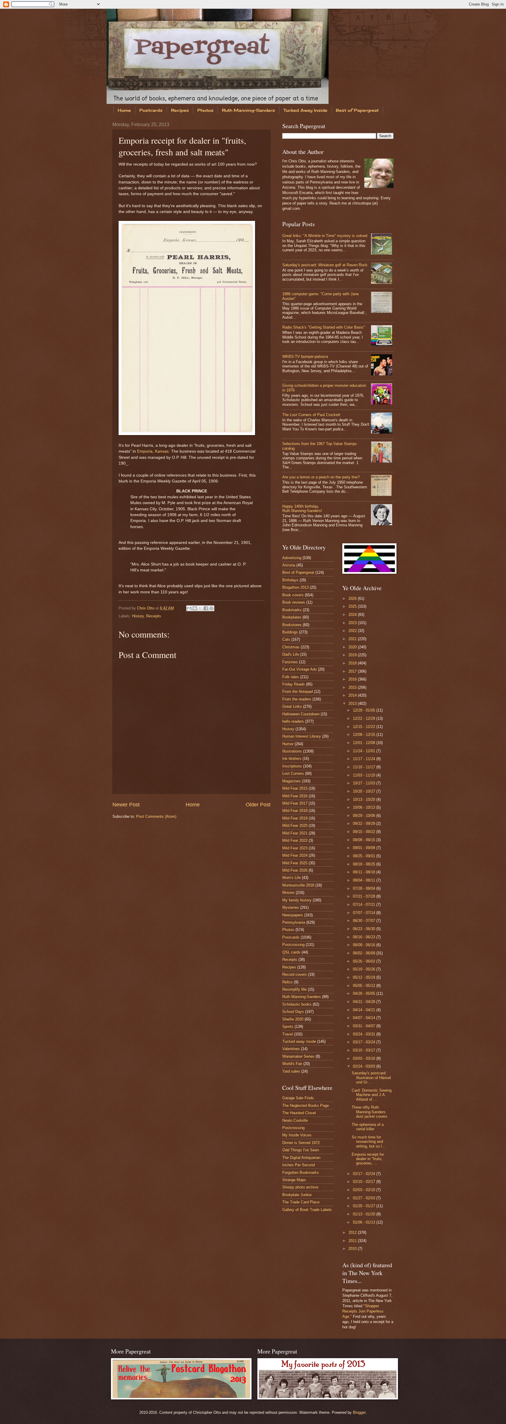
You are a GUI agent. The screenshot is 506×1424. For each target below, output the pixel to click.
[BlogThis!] (195, 608)
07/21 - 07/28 (364, 896)
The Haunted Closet (299, 1113)
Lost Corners (293, 773)
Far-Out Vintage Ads (299, 669)
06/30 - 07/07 (364, 920)
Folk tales (290, 677)
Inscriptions (292, 766)
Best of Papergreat (357, 110)
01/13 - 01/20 (364, 1214)
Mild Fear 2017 (294, 803)
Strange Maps (294, 1180)
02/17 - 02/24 (364, 1174)
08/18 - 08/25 (364, 864)
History (138, 616)
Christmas (291, 647)
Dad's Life (290, 654)
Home (124, 110)
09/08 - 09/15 (364, 840)
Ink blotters (291, 758)
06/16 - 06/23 (364, 937)
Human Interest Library (301, 736)
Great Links (292, 706)
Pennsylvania (293, 922)
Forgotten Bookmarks (300, 1172)
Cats (286, 639)
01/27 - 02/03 (364, 1198)
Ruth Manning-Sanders (248, 110)
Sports (287, 1026)
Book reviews (293, 602)
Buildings (290, 632)
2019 (353, 655)
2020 (353, 647)
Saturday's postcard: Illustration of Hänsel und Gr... (371, 1077)
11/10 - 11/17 (364, 767)
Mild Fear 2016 (294, 796)
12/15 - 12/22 (364, 726)
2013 (353, 703)
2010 (353, 1248)
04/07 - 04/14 (364, 1018)
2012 (353, 1232)
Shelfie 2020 (292, 1019)
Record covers (294, 974)
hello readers (293, 721)
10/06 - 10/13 (364, 807)
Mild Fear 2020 (294, 825)
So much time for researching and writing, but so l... (368, 1141)
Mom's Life (291, 877)
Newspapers (292, 915)
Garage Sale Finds (298, 1098)
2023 (353, 623)
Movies (288, 892)
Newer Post (126, 805)
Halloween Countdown (300, 714)
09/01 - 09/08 (364, 848)
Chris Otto (146, 608)
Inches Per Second (298, 1165)
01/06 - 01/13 (364, 1222)
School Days (293, 1011)
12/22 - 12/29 (364, 718)
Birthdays (290, 580)
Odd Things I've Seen (300, 1150)
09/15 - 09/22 (364, 831)
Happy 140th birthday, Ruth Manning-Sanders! (302, 508)
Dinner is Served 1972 (301, 1142)
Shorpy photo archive (300, 1187)
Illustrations (292, 751)
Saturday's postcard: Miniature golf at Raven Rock (324, 265)
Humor (287, 744)
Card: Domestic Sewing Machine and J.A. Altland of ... (372, 1095)
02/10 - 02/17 (364, 1181)
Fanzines (290, 662)
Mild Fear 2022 (294, 840)
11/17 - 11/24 (364, 759)
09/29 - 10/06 (364, 815)
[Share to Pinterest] (211, 608)
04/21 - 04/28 (364, 1001)
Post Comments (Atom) (156, 816)
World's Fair (292, 1063)
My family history (297, 900)
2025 (353, 606)
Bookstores (292, 625)
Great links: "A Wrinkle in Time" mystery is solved (324, 235)
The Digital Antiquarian (301, 1157)
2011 (353, 1241)
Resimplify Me (294, 989)
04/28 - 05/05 (364, 993)
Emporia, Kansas (153, 451)
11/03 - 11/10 (364, 775)
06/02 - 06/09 (364, 953)
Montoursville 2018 (298, 885)
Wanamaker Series (298, 1056)
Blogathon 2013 (295, 587)
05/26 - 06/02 (364, 961)
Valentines (291, 1049)
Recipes (180, 110)
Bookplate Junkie (297, 1195)
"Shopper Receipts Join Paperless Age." (363, 1311)
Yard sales (291, 1071)
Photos (205, 110)
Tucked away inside (299, 1041)
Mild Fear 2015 (294, 788)
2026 (353, 598)
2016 (353, 679)
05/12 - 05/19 (364, 977)
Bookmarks (292, 610)
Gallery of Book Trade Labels (307, 1209)
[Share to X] (200, 608)
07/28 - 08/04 (364, 888)
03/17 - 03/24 (364, 1042)
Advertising (291, 558)
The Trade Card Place (300, 1202)
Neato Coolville (295, 1120)
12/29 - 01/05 (364, 710)
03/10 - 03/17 (364, 1050)
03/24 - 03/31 (364, 1034)
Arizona (288, 565)
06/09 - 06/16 (364, 945)
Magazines (291, 781)
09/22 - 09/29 (364, 823)
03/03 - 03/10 (364, 1058)
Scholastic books (297, 1004)
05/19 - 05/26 (364, 969)
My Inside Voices (297, 1135)
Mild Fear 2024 (294, 855)
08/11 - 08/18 (364, 872)
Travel (287, 1034)
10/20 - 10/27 (364, 791)
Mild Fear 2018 (294, 810)
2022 (353, 630)
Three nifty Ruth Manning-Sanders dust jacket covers (369, 1112)
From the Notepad (297, 691)
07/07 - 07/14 (364, 913)
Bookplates (291, 617)
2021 (353, 639)
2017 (353, 671)
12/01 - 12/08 (364, 743)
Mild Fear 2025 (294, 863)
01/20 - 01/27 (364, 1206)
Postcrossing (293, 944)
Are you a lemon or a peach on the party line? (321, 477)
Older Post (258, 805)
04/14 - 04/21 (364, 1010)
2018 (353, 663)
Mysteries (290, 907)
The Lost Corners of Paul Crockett (311, 415)
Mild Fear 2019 (294, 818)
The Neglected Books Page (305, 1105)
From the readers (296, 699)
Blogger (359, 1412)
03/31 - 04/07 (364, 1026)
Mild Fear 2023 (294, 848)
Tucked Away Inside (305, 110)
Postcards (151, 110)
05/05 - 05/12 (364, 985)
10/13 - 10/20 (364, 799)
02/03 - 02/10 (364, 1190)
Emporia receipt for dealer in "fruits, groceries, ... (368, 1159)
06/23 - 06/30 (364, 929)
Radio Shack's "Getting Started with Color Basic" (323, 327)
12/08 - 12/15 (364, 734)
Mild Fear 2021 (294, 833)
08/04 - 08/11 (364, 880)
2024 (353, 614)
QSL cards (291, 952)
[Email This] (189, 608)
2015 (353, 687)
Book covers (293, 595)
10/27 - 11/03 (364, 783)
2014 (353, 695)
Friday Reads (293, 684)
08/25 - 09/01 (364, 856)
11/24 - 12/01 (364, 751)
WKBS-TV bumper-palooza (305, 356)
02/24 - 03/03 (364, 1066)
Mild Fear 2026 (294, 870)
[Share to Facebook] (206, 608)
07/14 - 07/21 (364, 904)
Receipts (153, 616)
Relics (287, 982)
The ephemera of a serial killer (368, 1126)
